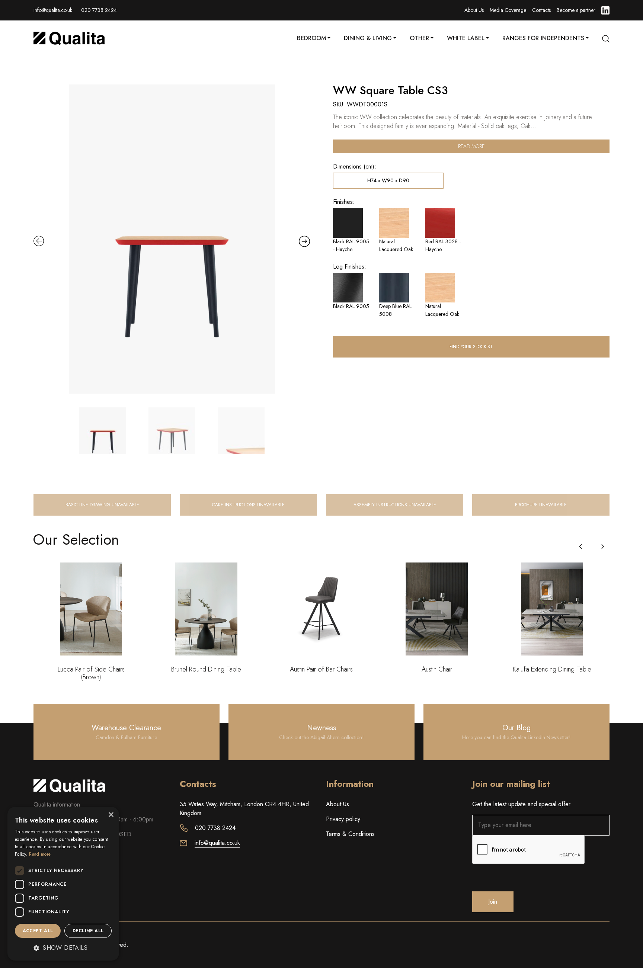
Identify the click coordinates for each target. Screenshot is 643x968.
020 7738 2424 (99, 10)
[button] (603, 546)
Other (419, 38)
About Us (474, 10)
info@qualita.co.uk (52, 10)
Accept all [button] (38, 930)
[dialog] (63, 884)
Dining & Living (368, 38)
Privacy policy (343, 819)
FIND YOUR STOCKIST (471, 346)
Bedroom (311, 38)
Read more (471, 146)
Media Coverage (508, 10)
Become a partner (576, 10)
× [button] (110, 815)
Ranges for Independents (543, 38)
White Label (465, 38)
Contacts (541, 10)
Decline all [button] (88, 930)
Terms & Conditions (350, 834)
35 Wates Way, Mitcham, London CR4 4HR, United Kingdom (244, 808)
